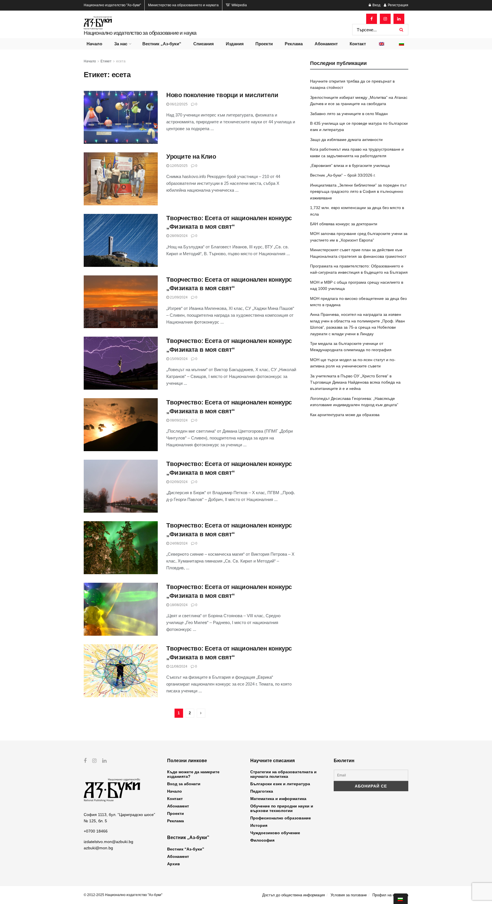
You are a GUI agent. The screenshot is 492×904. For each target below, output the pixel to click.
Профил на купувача (390, 895)
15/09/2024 (178, 359)
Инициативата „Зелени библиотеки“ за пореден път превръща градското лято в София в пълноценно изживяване (358, 191)
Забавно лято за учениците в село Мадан (349, 113)
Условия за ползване (349, 895)
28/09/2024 (178, 236)
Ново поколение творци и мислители (222, 95)
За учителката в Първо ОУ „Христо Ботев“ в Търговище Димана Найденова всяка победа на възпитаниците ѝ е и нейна (355, 382)
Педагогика (261, 791)
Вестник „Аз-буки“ (161, 43)
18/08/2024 (178, 605)
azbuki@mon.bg (98, 848)
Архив (173, 864)
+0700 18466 (96, 831)
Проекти (264, 43)
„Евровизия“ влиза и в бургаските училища (350, 165)
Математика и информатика (278, 798)
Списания (203, 43)
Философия (262, 840)
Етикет (106, 61)
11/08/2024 (178, 666)
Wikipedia (239, 5)
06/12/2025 (178, 104)
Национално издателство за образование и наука (140, 33)
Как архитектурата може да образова (345, 414)
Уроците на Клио (191, 156)
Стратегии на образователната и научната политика (283, 774)
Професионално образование (280, 818)
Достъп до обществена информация (293, 895)
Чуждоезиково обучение (275, 833)
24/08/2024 (178, 543)
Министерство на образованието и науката (183, 5)
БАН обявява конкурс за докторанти (343, 224)
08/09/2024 (178, 420)
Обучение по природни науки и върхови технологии (281, 808)
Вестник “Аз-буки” (185, 849)
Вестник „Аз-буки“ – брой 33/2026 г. (343, 175)
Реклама (294, 43)
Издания (235, 43)
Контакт (358, 43)
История (258, 825)
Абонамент (326, 43)
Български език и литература (280, 784)
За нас (120, 43)
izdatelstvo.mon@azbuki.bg (108, 841)
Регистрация (397, 5)
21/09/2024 (178, 297)
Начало (94, 43)
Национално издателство (112, 5)
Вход (376, 5)
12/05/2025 (178, 166)
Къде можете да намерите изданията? (193, 774)
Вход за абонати (183, 784)
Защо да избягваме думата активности (346, 139)
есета (121, 61)
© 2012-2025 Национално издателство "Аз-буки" (123, 895)
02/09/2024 (178, 482)
